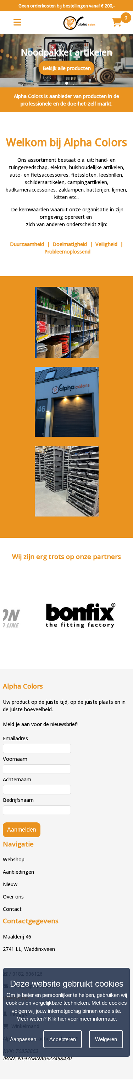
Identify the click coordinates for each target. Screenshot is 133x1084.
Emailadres (15, 738)
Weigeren (106, 1039)
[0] (117, 22)
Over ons (13, 896)
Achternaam (17, 779)
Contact (12, 909)
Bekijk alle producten (67, 67)
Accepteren (62, 1039)
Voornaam (15, 758)
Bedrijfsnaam (18, 800)
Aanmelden (21, 830)
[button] (55, 83)
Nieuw (10, 884)
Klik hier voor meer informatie (82, 1019)
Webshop (13, 859)
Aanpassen (23, 1039)
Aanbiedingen (18, 871)
